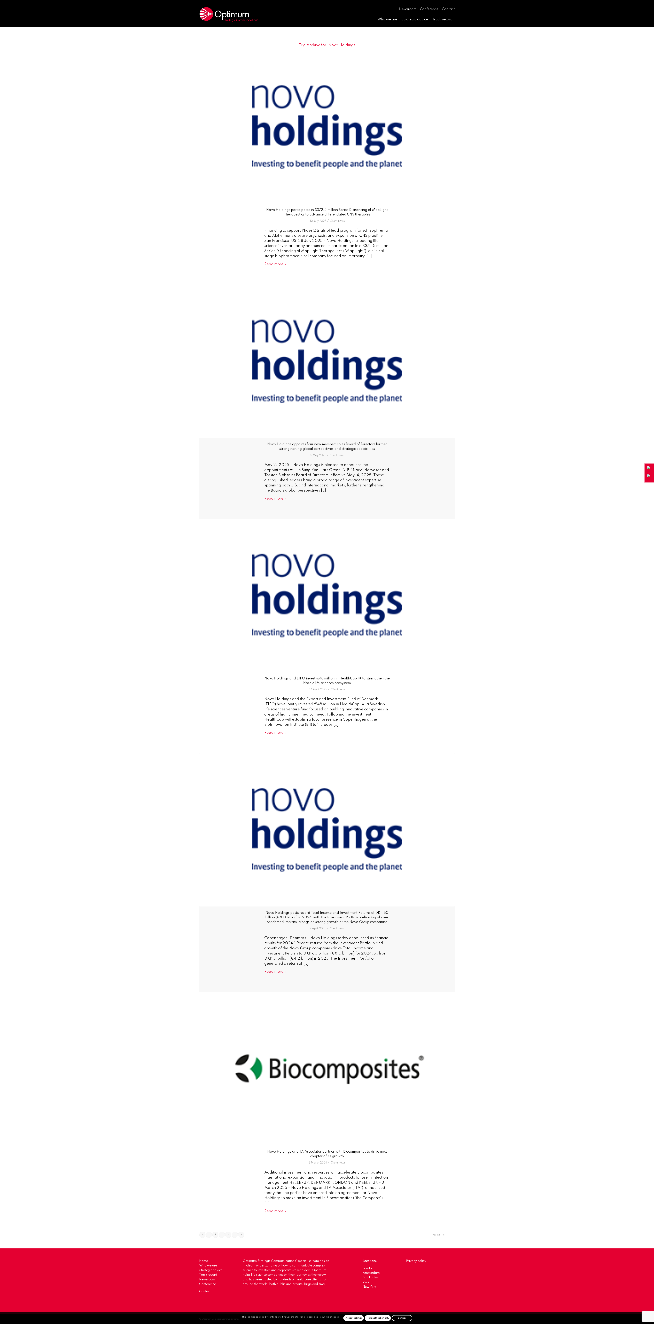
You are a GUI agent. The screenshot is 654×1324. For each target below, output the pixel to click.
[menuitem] (407, 10)
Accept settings (354, 1318)
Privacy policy (416, 1261)
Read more (273, 264)
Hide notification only (378, 1318)
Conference (429, 9)
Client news (337, 221)
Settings (402, 1318)
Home (203, 1261)
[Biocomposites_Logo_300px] (327, 1068)
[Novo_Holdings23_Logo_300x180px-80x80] (327, 127)
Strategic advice (210, 1270)
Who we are (208, 1265)
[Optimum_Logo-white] (228, 14)
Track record (208, 1274)
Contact (448, 9)
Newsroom (407, 9)
